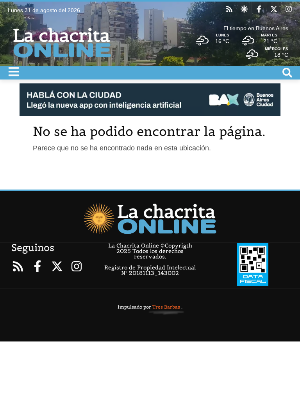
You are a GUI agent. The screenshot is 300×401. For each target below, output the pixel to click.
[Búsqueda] (287, 73)
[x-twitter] (273, 9)
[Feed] (229, 9)
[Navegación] (14, 72)
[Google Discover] (244, 9)
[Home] (150, 218)
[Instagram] (288, 9)
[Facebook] (258, 9)
